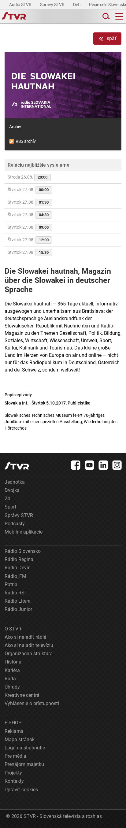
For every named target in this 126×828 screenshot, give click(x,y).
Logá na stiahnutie (25, 748)
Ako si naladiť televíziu (29, 645)
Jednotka (15, 482)
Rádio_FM (15, 576)
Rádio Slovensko (23, 551)
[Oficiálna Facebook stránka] (76, 465)
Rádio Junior (18, 609)
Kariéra (12, 670)
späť (112, 38)
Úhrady (12, 687)
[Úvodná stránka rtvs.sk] (14, 16)
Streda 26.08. (27, 177)
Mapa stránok (20, 739)
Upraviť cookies (21, 790)
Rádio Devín (18, 568)
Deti (77, 4)
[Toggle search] (105, 16)
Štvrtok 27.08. (28, 189)
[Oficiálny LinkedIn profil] (103, 465)
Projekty (13, 773)
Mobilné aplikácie (24, 532)
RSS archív (26, 141)
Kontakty (14, 781)
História (13, 662)
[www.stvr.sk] (17, 466)
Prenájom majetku (24, 764)
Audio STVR (20, 4)
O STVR (13, 629)
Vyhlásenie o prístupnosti (32, 703)
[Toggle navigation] (119, 16)
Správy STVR (52, 4)
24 (7, 498)
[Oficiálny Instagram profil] (117, 465)
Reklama (14, 731)
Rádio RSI (15, 593)
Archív (15, 126)
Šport (10, 507)
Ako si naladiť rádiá (25, 637)
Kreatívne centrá (22, 695)
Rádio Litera (18, 601)
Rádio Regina (19, 559)
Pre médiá (15, 756)
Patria (11, 584)
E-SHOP (13, 723)
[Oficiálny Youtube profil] (89, 465)
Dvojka (12, 490)
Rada (10, 679)
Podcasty (15, 524)
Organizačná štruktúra (29, 653)
